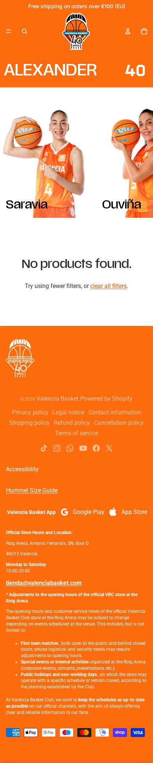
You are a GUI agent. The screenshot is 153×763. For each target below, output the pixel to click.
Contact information (114, 412)
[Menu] (8, 31)
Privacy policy (30, 412)
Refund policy (72, 422)
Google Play (88, 511)
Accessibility (22, 469)
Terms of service (76, 433)
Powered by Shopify (106, 398)
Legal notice (68, 412)
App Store (134, 511)
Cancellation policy (119, 422)
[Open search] (24, 31)
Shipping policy (29, 422)
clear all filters (108, 286)
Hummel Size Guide (32, 490)
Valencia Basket (57, 398)
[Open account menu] (128, 31)
